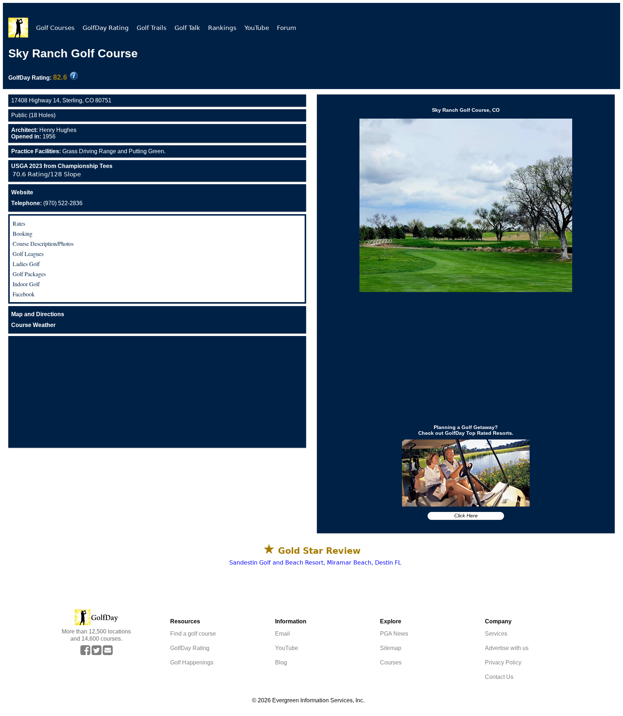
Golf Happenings (191, 662)
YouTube (256, 27)
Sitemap (390, 648)
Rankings (222, 27)
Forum (286, 27)
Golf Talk (187, 27)
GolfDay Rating (106, 27)
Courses (391, 662)
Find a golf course (193, 634)
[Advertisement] (157, 391)
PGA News (394, 634)
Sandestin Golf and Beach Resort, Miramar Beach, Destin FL (315, 562)
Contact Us (499, 677)
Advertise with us (507, 648)
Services (496, 634)
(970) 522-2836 (47, 203)
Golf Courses (55, 27)
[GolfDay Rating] (74, 76)
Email (282, 634)
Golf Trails (152, 27)
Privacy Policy (503, 662)
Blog (281, 662)
